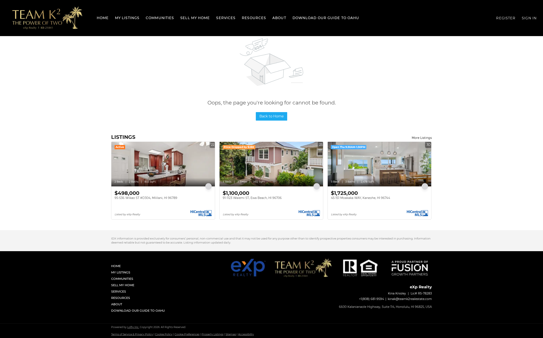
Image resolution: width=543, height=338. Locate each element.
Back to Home (271, 116)
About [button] (279, 18)
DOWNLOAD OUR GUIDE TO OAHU (325, 18)
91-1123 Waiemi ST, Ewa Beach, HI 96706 (252, 198)
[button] (47, 18)
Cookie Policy (163, 334)
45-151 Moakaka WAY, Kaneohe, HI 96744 (360, 198)
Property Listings (212, 334)
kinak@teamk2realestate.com (410, 299)
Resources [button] (254, 18)
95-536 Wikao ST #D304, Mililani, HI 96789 (146, 198)
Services (225, 18)
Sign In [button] (529, 18)
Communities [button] (160, 18)
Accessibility (246, 334)
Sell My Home (195, 18)
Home (103, 18)
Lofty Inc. (133, 327)
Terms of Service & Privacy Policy (132, 334)
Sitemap (230, 334)
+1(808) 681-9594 (371, 299)
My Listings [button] (127, 18)
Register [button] (505, 18)
